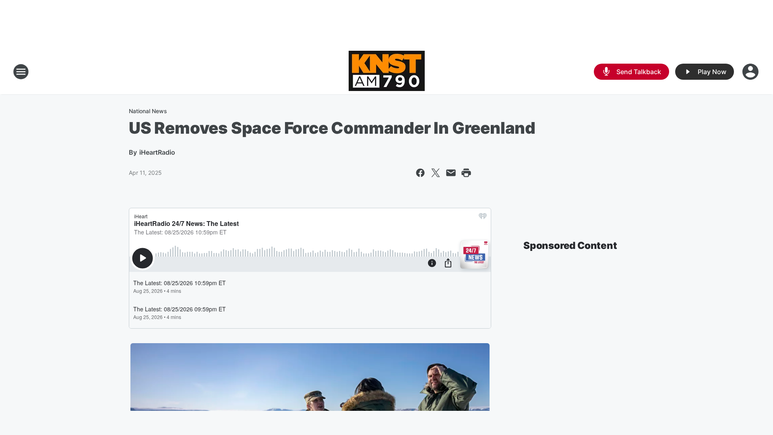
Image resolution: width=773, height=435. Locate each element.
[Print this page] (466, 172)
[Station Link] (387, 72)
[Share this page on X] (435, 172)
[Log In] (751, 72)
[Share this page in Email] (451, 172)
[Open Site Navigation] (21, 72)
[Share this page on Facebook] (420, 172)
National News (148, 111)
